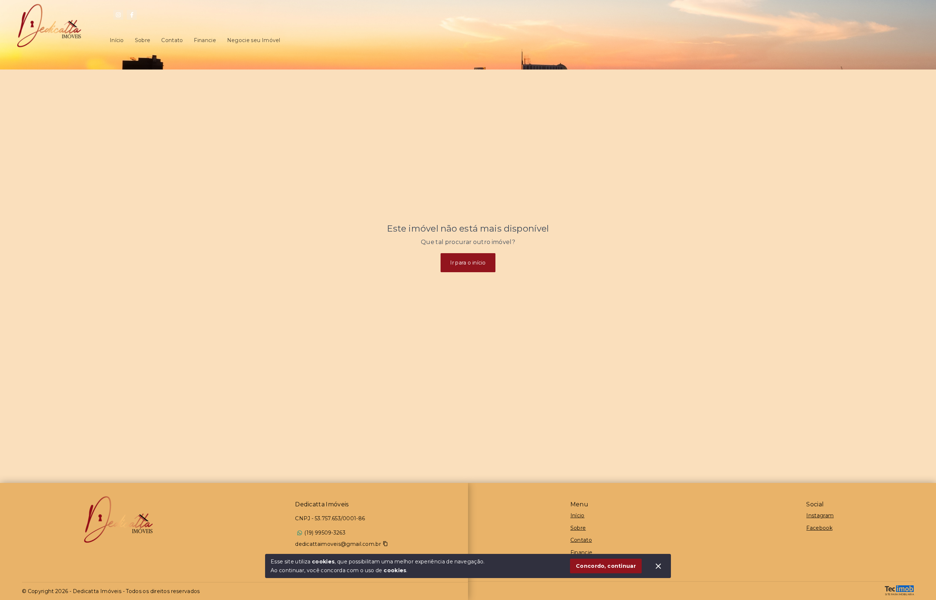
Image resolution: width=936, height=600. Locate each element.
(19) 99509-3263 (325, 532)
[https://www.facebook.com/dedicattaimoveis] (132, 15)
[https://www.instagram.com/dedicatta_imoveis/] (118, 15)
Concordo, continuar (606, 566)
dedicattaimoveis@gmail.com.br (338, 544)
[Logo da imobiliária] (118, 519)
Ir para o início (468, 262)
